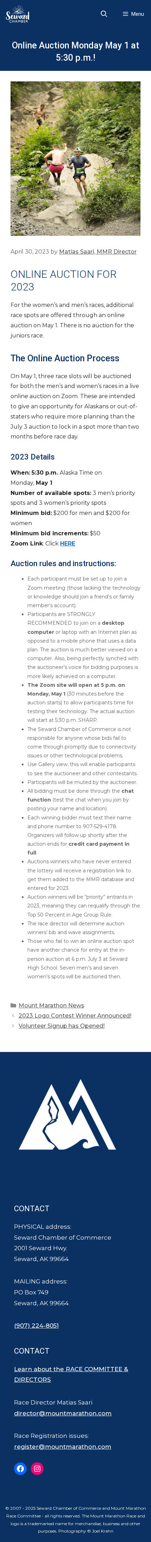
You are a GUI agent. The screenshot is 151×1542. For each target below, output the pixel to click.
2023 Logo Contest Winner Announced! (75, 1015)
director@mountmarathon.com (63, 1413)
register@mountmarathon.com (62, 1446)
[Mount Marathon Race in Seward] (19, 14)
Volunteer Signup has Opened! (62, 1026)
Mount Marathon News (51, 1005)
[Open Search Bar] (104, 14)
